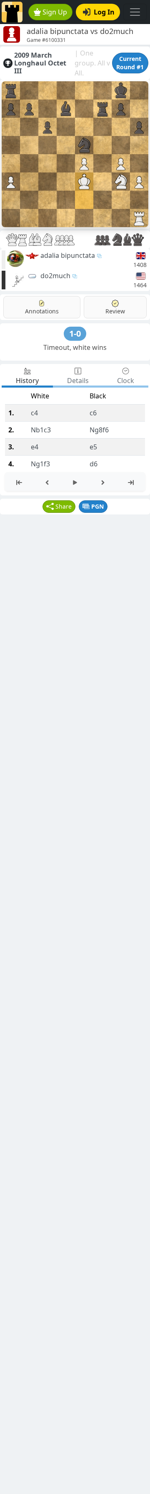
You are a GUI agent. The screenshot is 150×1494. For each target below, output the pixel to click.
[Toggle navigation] (135, 12)
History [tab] (27, 380)
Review (115, 311)
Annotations (42, 311)
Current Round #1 (130, 63)
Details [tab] (78, 380)
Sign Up (54, 12)
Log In (104, 12)
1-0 (75, 333)
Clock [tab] (125, 380)
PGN (97, 506)
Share (63, 506)
